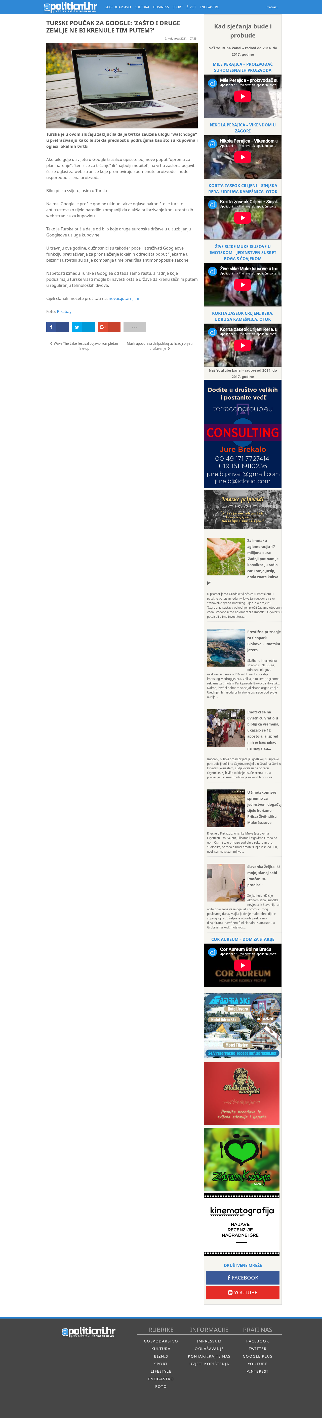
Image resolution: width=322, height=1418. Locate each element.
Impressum (209, 1340)
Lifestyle (161, 1371)
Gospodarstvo (161, 1340)
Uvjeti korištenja (209, 1363)
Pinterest (258, 1371)
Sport (161, 1363)
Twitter (258, 1348)
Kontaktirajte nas (209, 1356)
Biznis (161, 1356)
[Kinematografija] (241, 1224)
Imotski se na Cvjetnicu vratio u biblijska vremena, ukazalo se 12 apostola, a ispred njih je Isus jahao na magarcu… (263, 730)
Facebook (245, 1277)
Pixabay (64, 311)
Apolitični (70, 7)
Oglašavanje (209, 1348)
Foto (161, 1386)
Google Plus (258, 1356)
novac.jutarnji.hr (124, 298)
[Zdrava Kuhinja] (241, 1159)
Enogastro (161, 1378)
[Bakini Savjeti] (241, 1093)
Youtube (245, 1292)
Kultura (161, 1348)
